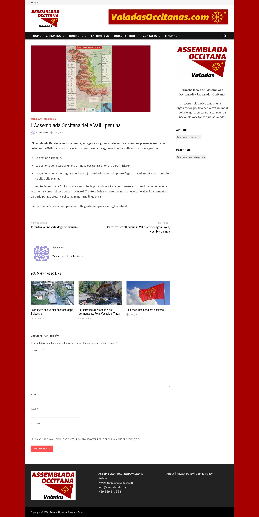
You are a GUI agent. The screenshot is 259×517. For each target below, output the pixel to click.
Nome (34, 394)
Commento (37, 350)
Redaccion (43, 132)
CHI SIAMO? (53, 36)
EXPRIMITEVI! (100, 36)
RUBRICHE (76, 36)
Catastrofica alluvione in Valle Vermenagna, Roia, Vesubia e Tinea (99, 311)
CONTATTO (150, 36)
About (170, 473)
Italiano (171, 36)
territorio (50, 119)
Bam (80, 512)
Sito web (35, 423)
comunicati (36, 119)
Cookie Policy (204, 473)
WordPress (67, 512)
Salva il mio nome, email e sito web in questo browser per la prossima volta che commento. (87, 439)
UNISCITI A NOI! (124, 36)
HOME (37, 36)
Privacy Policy (185, 473)
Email (34, 409)
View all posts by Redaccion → (67, 255)
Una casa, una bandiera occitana (145, 310)
